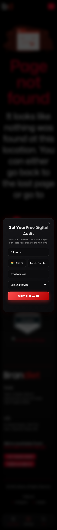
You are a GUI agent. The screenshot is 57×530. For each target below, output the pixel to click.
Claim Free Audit (28, 296)
